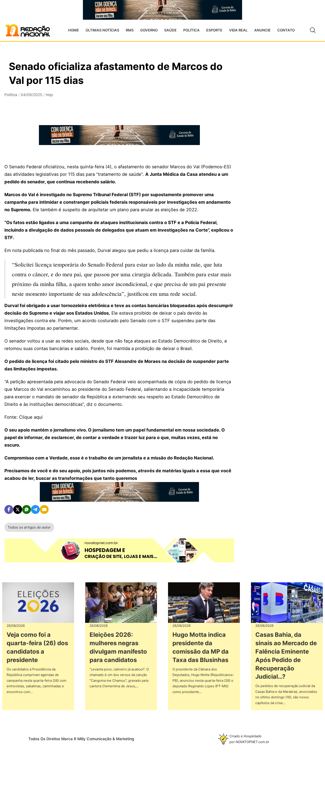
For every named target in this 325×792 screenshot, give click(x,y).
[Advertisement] (281, 142)
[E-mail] (44, 509)
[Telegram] (35, 509)
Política (10, 95)
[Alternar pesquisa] (312, 30)
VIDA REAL (238, 30)
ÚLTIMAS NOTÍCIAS (102, 30)
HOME (73, 30)
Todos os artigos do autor (29, 527)
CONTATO (286, 30)
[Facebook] (8, 509)
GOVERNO (149, 30)
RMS (130, 30)
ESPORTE (214, 30)
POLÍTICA (191, 30)
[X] (17, 509)
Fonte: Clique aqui (23, 417)
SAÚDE (170, 30)
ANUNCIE (262, 30)
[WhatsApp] (26, 509)
